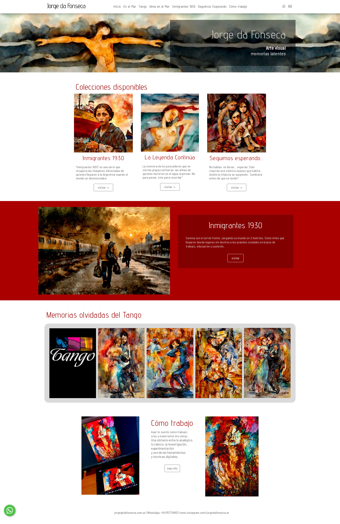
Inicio (117, 6)
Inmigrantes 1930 (183, 6)
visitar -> (103, 187)
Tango (143, 6)
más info (172, 468)
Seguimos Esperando (212, 6)
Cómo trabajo (238, 6)
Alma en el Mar (159, 6)
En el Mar (129, 6)
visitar (235, 258)
